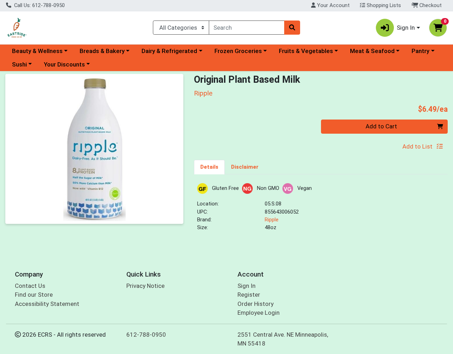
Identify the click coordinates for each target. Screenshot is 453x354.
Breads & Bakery (102, 50)
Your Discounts (64, 64)
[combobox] (247, 28)
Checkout (430, 5)
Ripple (272, 219)
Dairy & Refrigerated (169, 50)
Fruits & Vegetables (306, 50)
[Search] (292, 28)
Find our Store (34, 294)
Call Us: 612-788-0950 (39, 5)
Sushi (19, 64)
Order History (255, 303)
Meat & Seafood (372, 50)
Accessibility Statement (47, 303)
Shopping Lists (383, 5)
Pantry (420, 50)
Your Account (333, 5)
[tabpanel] (321, 210)
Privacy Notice (145, 285)
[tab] (209, 167)
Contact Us (30, 285)
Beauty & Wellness (37, 50)
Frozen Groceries (238, 50)
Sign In (246, 285)
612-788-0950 (146, 334)
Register (248, 294)
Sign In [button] (406, 27)
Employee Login (258, 312)
